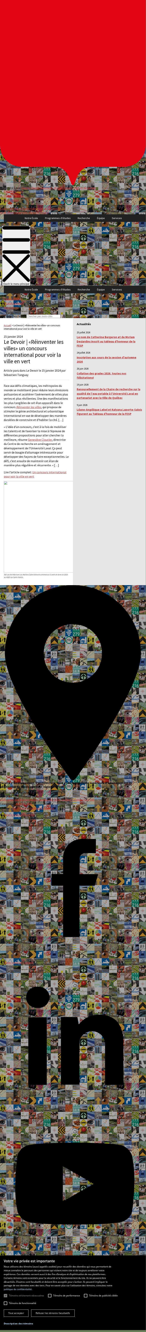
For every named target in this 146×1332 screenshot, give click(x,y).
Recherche (84, 218)
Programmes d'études (58, 218)
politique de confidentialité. (18, 1289)
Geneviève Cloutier (40, 440)
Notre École (31, 218)
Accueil (7, 325)
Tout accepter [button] (16, 1313)
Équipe (101, 218)
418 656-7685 (24, 804)
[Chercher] (1, 282)
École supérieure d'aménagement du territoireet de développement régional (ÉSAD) (30, 210)
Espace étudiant (13, 191)
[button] (18, 1324)
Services (117, 218)
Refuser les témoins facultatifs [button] (53, 1313)
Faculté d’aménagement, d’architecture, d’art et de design (58, 188)
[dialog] (73, 1292)
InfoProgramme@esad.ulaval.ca (33, 808)
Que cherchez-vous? (13, 316)
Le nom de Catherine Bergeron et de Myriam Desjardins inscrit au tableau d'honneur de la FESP (106, 341)
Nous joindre (11, 200)
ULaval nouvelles (14, 196)
